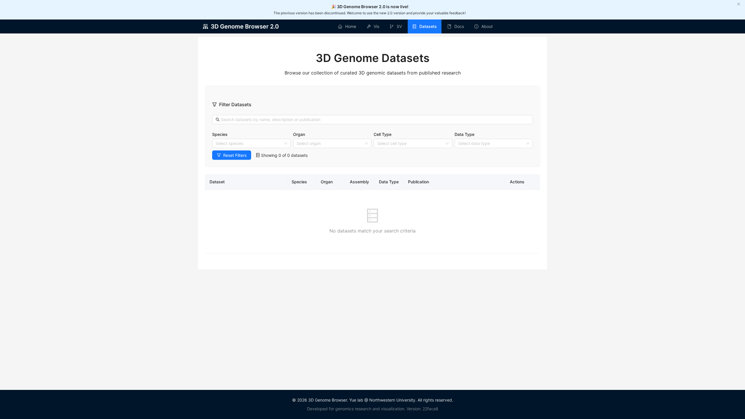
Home (350, 26)
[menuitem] (347, 26)
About (487, 26)
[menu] (415, 26)
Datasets (428, 26)
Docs (459, 26)
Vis (376, 26)
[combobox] (249, 143)
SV (399, 26)
